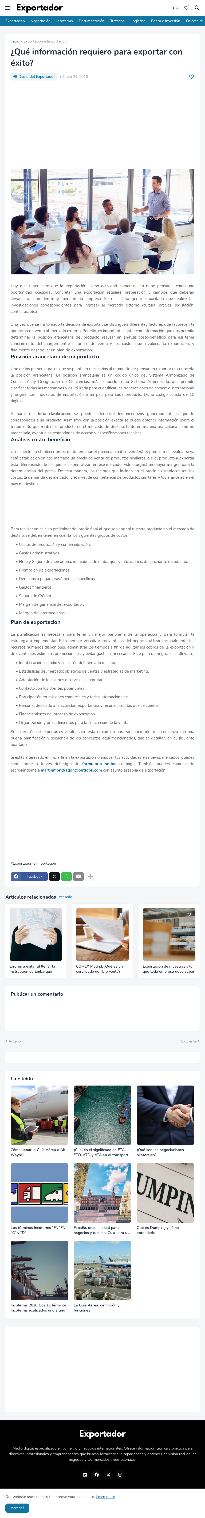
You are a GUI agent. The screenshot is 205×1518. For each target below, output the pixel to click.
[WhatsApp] (66, 876)
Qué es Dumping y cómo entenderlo (158, 1230)
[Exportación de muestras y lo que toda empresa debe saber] (169, 934)
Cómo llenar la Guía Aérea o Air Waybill (38, 1152)
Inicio (15, 42)
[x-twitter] (108, 1474)
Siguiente (188, 1041)
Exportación (15, 21)
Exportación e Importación (45, 42)
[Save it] (191, 77)
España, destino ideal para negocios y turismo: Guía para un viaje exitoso (101, 1230)
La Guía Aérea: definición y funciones (96, 1308)
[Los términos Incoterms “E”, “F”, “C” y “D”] (39, 1193)
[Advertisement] (102, 124)
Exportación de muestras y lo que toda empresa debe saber (168, 969)
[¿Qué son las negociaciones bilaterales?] (165, 1115)
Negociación (40, 21)
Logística (138, 21)
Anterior (15, 1041)
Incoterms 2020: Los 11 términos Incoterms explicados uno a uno (39, 1308)
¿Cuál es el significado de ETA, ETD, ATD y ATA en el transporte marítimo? (102, 1153)
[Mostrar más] (90, 876)
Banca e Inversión (165, 21)
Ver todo (65, 897)
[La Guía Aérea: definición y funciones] (102, 1271)
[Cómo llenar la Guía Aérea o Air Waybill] (39, 1115)
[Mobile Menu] (7, 8)
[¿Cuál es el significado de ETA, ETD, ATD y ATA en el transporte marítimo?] (102, 1115)
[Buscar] (198, 8)
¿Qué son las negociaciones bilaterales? (160, 1152)
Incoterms (64, 21)
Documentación (91, 21)
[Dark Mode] (175, 8)
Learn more (105, 1496)
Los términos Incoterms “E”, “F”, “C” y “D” (38, 1230)
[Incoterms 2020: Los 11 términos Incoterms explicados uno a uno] (39, 1271)
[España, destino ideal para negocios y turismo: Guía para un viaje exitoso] (102, 1193)
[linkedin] (84, 1474)
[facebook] (96, 1474)
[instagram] (120, 1474)
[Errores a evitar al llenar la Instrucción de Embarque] (36, 934)
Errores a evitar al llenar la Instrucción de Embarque (32, 969)
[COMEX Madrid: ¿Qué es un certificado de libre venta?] (102, 934)
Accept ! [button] (17, 1508)
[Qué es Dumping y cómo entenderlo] (165, 1193)
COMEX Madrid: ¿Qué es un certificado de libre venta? (99, 969)
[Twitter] (54, 876)
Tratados (117, 21)
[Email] (78, 876)
